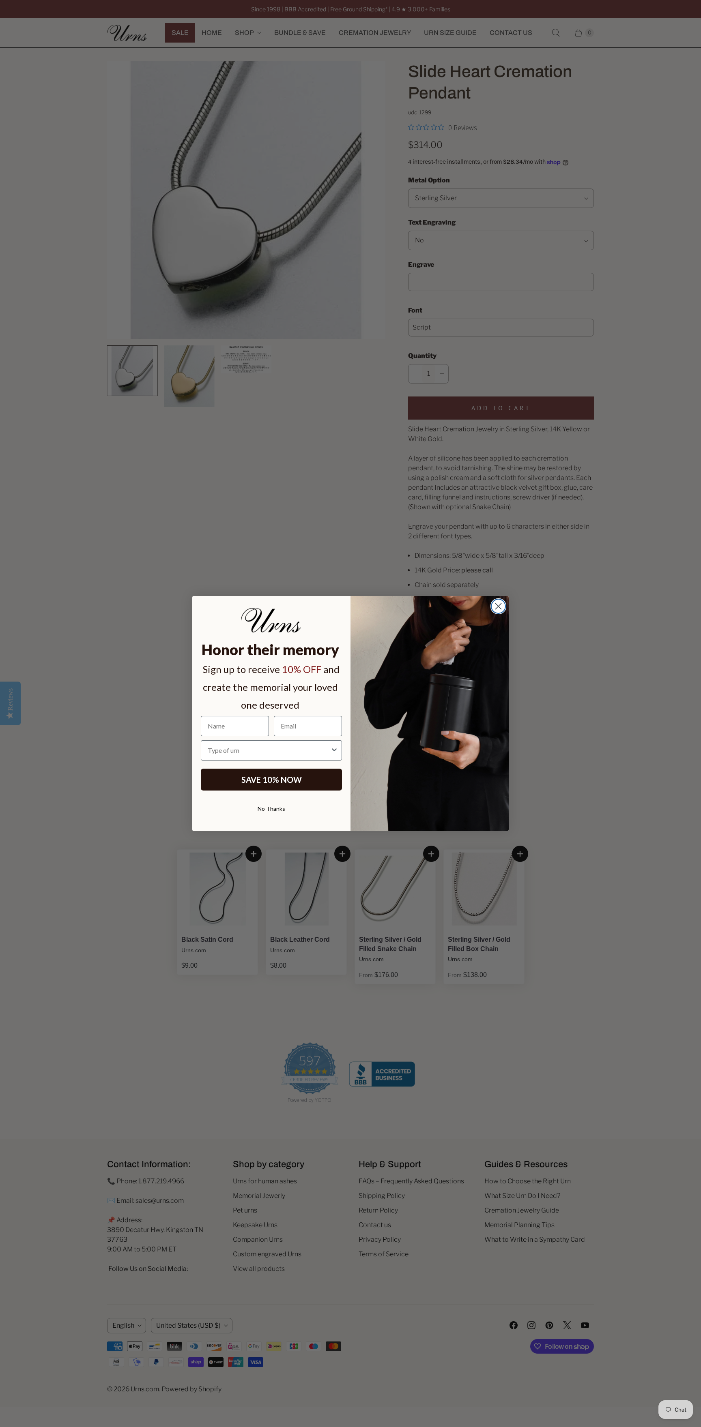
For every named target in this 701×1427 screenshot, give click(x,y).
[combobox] (269, 750)
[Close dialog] (498, 606)
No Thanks (271, 808)
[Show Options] (334, 750)
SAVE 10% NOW (271, 779)
